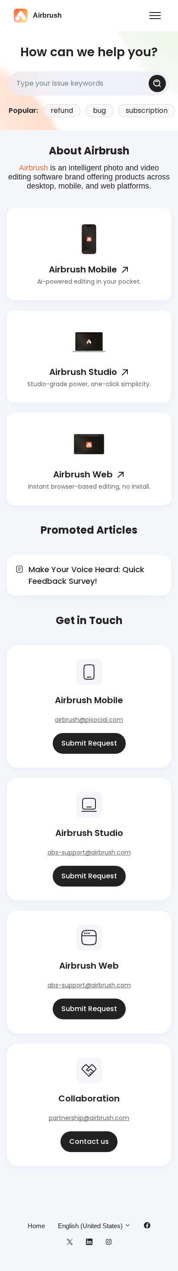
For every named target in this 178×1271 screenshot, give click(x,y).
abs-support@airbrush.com (89, 852)
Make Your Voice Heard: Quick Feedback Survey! (86, 575)
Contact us (89, 1141)
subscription (147, 110)
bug (99, 110)
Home (36, 1225)
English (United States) (91, 1225)
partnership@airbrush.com (89, 1118)
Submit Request (89, 743)
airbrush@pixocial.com (89, 719)
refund (62, 110)
